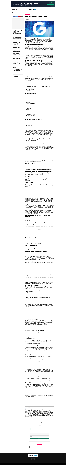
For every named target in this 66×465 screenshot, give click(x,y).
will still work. (37, 84)
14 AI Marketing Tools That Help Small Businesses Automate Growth (17, 34)
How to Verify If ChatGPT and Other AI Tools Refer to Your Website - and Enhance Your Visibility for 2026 (17, 46)
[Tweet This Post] (17, 16)
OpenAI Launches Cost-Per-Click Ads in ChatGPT (17, 76)
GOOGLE (14, 49)
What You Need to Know (17, 15)
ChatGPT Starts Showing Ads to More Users (17, 73)
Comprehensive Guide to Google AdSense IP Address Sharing (17, 67)
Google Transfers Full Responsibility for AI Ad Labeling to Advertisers (16, 51)
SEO (32, 12)
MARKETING (20, 12)
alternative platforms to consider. (40, 330)
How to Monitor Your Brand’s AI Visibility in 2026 (17, 31)
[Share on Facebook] (14, 16)
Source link (26, 417)
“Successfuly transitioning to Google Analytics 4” (44, 169)
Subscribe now (39, 438)
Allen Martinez (27, 409)
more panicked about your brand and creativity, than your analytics (37, 386)
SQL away (39, 243)
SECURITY (37, 12)
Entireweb (27, 19)
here (27, 186)
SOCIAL (34, 12)
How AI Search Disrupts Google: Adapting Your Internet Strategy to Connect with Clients (16, 58)
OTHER (47, 12)
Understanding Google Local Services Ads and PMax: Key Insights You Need (17, 42)
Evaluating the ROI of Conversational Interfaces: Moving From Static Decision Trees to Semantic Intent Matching (17, 38)
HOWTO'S (14, 44)
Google (32, 40)
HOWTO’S (45, 12)
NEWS (23, 12)
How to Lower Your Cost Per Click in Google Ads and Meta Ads (17, 70)
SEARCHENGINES (29, 12)
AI (15, 32)
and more (45, 206)
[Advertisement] (18, 24)
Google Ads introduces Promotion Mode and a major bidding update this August (17, 54)
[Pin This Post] (19, 16)
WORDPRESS (41, 12)
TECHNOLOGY (18, 72)
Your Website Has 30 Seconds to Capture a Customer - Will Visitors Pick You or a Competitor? (17, 63)
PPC (25, 12)
